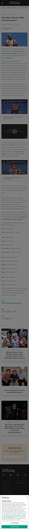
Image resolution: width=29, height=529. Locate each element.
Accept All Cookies (14, 526)
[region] (14, 512)
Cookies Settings (14, 522)
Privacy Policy (17, 515)
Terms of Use (9, 515)
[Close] (27, 497)
